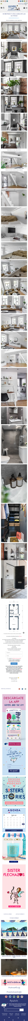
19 (10, 824)
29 (10, 819)
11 (7, 822)
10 (4, 822)
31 (4, 827)
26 (10, 825)
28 (7, 819)
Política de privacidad (17, 1014)
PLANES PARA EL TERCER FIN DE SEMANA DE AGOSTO (14, 937)
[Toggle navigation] (26, 8)
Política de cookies (11, 1014)
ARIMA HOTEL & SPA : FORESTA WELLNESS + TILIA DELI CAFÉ (14, 957)
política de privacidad (17, 658)
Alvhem (20, 636)
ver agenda (14, 830)
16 (23, 822)
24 (4, 825)
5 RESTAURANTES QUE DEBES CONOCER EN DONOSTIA (14, 976)
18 (7, 824)
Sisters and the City (4, 1014)
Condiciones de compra (23, 1014)
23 (23, 824)
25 (7, 825)
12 (10, 822)
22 (20, 824)
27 (4, 819)
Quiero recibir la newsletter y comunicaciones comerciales (14, 660)
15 (20, 822)
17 (4, 824)
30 (23, 825)
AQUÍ (21, 669)
